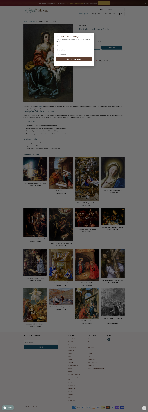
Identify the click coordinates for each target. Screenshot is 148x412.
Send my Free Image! (74, 59)
